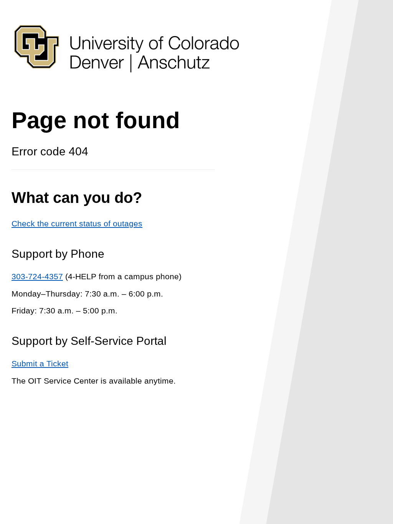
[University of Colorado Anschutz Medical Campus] (127, 86)
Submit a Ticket (40, 363)
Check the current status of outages (77, 223)
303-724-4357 (37, 276)
